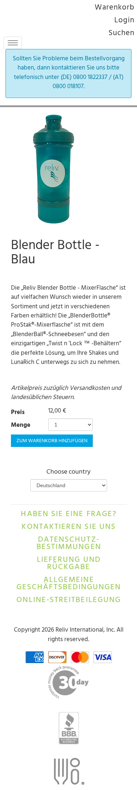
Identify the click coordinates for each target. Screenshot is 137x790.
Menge (20, 425)
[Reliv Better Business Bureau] (68, 728)
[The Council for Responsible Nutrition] (68, 773)
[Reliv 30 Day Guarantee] (68, 682)
